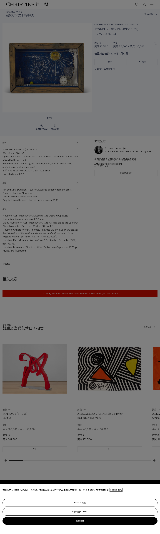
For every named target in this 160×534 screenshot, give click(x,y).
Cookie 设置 (80, 502)
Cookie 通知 (116, 489)
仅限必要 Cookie (80, 512)
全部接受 (80, 521)
